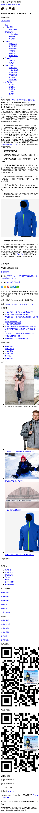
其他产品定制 (13, 56)
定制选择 (12, 37)
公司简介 (12, 84)
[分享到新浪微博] (8, 287)
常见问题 (12, 77)
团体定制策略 (13, 34)
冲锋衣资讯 (13, 75)
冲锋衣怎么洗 (13, 70)
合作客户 (8, 58)
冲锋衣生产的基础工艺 (15, 282)
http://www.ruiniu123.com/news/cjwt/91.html (20, 304)
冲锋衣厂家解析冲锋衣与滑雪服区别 (17, 314)
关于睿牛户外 (9, 82)
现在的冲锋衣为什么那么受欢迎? (16, 338)
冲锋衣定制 (9, 27)
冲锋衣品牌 (13, 72)
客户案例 (12, 63)
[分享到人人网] (14, 287)
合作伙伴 (12, 60)
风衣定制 (12, 51)
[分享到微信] (17, 287)
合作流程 (12, 39)
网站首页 (8, 570)
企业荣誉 (12, 89)
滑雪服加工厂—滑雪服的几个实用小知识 (19, 334)
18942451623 (5, 21)
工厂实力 (12, 94)
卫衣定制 (12, 53)
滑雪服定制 (9, 32)
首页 (6, 25)
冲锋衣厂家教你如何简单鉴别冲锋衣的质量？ (21, 326)
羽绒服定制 (13, 48)
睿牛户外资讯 (9, 65)
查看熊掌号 (5, 272)
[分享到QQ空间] (5, 287)
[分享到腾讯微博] (11, 287)
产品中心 (8, 41)
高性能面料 (13, 29)
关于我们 (11, 4)
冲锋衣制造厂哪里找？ (13, 336)
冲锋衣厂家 (20, 254)
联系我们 (19, 4)
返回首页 (4, 4)
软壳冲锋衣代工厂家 (9, 145)
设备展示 (12, 87)
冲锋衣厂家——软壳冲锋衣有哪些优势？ (19, 312)
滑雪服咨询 (13, 80)
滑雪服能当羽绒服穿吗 (13, 322)
